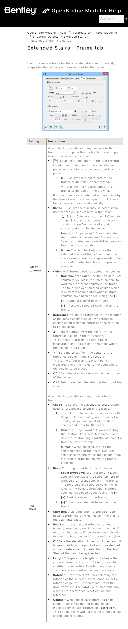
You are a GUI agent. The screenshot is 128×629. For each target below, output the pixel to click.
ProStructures (81, 32)
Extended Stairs (75, 36)
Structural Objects (45, 36)
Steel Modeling (106, 32)
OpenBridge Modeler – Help (46, 32)
